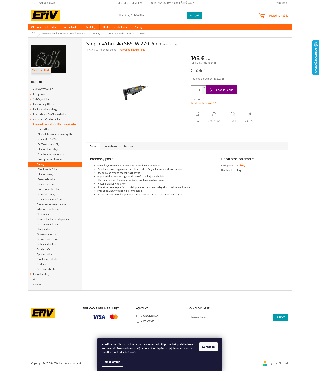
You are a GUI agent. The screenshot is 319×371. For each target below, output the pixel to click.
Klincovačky (43, 229)
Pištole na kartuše (47, 244)
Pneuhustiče (44, 249)
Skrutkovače (44, 214)
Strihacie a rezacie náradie (51, 204)
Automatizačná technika (46, 119)
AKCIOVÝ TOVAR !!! (43, 89)
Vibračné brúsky (47, 194)
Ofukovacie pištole (47, 234)
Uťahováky (43, 129)
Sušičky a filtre (41, 99)
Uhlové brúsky (46, 174)
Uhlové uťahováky (48, 149)
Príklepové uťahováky (50, 159)
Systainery (43, 264)
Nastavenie (112, 362)
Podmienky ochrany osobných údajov (172, 3)
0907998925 (147, 321)
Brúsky (41, 164)
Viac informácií (129, 352)
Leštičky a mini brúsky (50, 199)
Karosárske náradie (48, 224)
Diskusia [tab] (128, 146)
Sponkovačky (44, 254)
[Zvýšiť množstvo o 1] (204, 88)
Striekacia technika (47, 259)
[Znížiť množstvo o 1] (204, 92)
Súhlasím (208, 347)
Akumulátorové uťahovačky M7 (55, 134)
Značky (37, 284)
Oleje (36, 279)
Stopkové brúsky (47, 169)
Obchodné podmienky (130, 3)
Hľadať (194, 15)
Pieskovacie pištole (48, 239)
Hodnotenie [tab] (110, 146)
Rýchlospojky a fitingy (45, 109)
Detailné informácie (201, 103)
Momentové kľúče (48, 139)
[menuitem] (44, 27)
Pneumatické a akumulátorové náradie (54, 124)
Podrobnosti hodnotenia (131, 50)
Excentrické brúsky (48, 189)
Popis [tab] (93, 146)
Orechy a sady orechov (51, 154)
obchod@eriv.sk (150, 316)
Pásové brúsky (46, 184)
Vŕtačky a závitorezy (48, 209)
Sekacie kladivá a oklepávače (53, 219)
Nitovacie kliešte (46, 269)
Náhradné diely (41, 274)
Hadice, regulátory (43, 104)
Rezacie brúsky (46, 179)
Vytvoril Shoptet (279, 363)
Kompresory (40, 94)
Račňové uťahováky (49, 144)
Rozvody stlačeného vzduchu (49, 114)
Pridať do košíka (224, 89)
